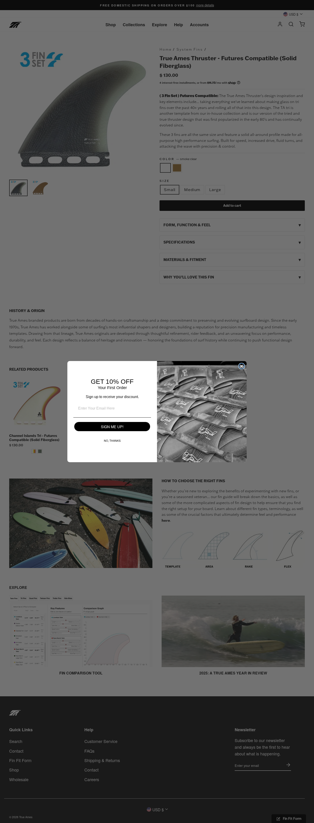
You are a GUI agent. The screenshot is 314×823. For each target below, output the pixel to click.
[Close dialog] (241, 366)
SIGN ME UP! (112, 426)
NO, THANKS (112, 440)
